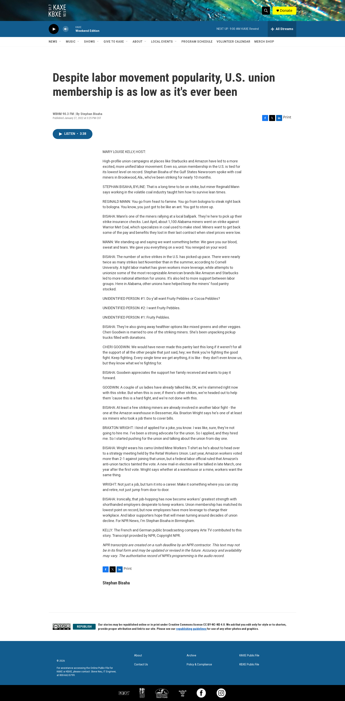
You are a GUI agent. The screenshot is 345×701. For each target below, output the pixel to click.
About (138, 41)
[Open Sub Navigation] (60, 41)
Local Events (162, 41)
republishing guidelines (191, 629)
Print (287, 117)
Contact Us (141, 664)
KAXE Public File (249, 655)
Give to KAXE (114, 41)
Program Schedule (197, 41)
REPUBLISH (84, 626)
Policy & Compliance (199, 664)
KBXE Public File (249, 664)
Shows (89, 41)
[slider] (72, 29)
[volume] (65, 29)
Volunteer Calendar (233, 41)
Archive (191, 655)
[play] (54, 29)
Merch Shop (264, 41)
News (53, 41)
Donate (286, 10)
